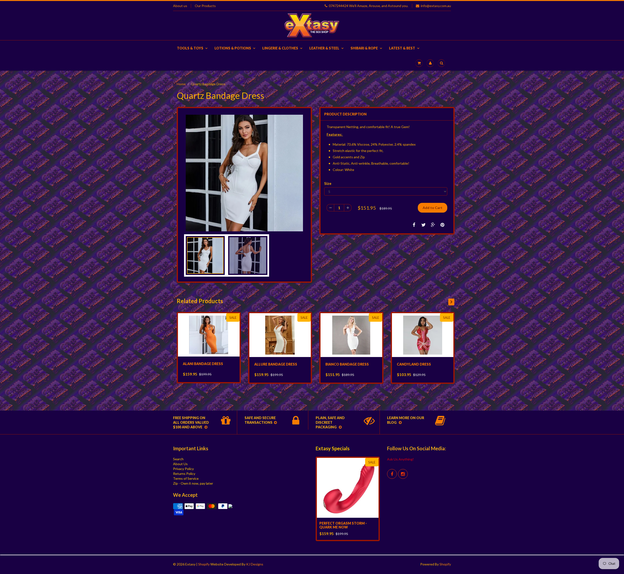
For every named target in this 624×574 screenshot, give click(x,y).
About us (180, 6)
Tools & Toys (190, 48)
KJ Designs (254, 564)
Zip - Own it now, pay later (193, 483)
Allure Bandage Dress (275, 364)
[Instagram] (403, 474)
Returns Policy (184, 473)
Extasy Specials (333, 448)
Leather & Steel (324, 48)
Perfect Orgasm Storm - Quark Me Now (343, 525)
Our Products (205, 6)
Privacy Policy (183, 469)
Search (178, 459)
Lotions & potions (232, 48)
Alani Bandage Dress (203, 364)
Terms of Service (186, 478)
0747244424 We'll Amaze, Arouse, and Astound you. (368, 6)
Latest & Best (402, 48)
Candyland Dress (414, 364)
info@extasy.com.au (436, 6)
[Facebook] (392, 474)
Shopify (204, 564)
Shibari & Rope (364, 48)
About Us (180, 464)
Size (328, 183)
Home (181, 84)
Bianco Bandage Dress (347, 364)
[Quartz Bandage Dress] (244, 173)
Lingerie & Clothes (280, 48)
